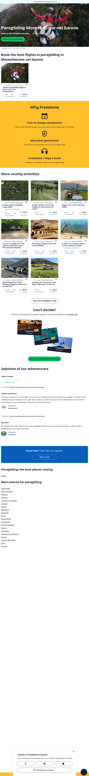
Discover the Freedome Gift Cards (44, 359)
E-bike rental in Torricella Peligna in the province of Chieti (43, 207)
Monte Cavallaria (7, 525)
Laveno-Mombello (8, 540)
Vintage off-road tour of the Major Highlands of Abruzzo (44, 283)
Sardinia (4, 494)
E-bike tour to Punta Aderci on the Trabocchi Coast (73, 244)
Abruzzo (4, 546)
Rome (3, 516)
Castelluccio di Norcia (10, 534)
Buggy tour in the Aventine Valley (73, 206)
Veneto (4, 528)
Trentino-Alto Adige (9, 501)
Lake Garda (5, 488)
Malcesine (5, 510)
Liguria (3, 537)
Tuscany (4, 504)
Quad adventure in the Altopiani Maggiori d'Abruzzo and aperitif (14, 284)
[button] (84, 772)
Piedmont (5, 513)
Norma (3, 507)
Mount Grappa (7, 491)
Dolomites (5, 531)
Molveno (4, 497)
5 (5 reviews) (38, 33)
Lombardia (5, 522)
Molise (3, 476)
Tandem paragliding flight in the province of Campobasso (14, 89)
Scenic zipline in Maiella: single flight (12, 206)
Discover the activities (13, 39)
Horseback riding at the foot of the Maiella (44, 244)
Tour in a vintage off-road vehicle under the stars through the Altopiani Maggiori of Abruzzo (13, 246)
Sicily (3, 543)
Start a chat (45, 457)
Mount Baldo (6, 519)
